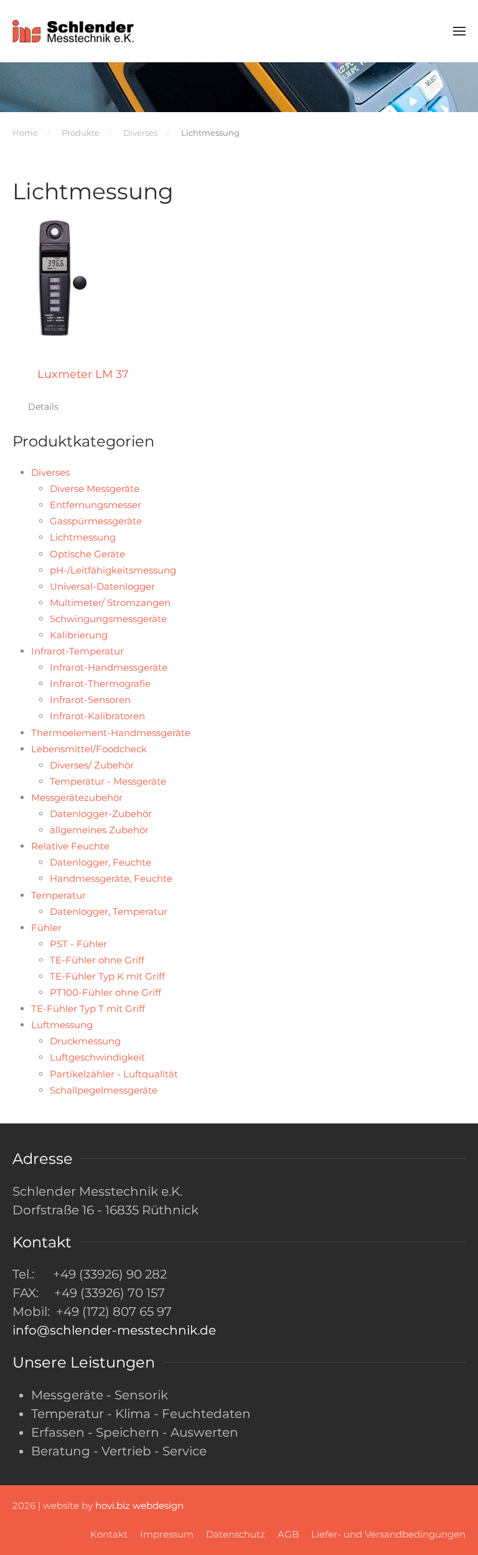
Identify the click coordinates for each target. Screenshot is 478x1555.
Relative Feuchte (70, 846)
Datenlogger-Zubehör (101, 814)
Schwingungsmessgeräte (108, 619)
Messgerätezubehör (77, 797)
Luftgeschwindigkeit (97, 1057)
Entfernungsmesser (95, 505)
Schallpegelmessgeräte (103, 1090)
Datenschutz (235, 1534)
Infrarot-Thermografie (100, 683)
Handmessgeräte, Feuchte (111, 878)
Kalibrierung (79, 635)
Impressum (167, 1534)
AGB (288, 1534)
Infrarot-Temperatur (77, 651)
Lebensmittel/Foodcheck (89, 749)
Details (43, 406)
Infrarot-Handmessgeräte (108, 667)
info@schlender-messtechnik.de (114, 1330)
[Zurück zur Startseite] (74, 31)
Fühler (46, 927)
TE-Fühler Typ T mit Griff (88, 1008)
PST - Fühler (78, 944)
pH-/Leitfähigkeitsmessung (113, 570)
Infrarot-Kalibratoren (97, 716)
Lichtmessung (83, 537)
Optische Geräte (87, 554)
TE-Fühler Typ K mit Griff (107, 976)
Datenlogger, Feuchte (100, 862)
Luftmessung (62, 1025)
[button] (459, 31)
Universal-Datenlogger (102, 586)
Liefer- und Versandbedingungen (388, 1534)
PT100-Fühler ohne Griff (105, 992)
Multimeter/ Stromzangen (110, 602)
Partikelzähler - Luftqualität (114, 1074)
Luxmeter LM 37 (83, 374)
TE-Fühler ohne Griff (97, 960)
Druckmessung (85, 1041)
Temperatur (58, 895)
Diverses (50, 472)
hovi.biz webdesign (139, 1505)
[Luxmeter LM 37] (56, 279)
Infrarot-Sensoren (90, 700)
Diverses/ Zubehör (92, 765)
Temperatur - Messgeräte (108, 781)
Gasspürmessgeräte (96, 521)
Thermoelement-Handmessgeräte (110, 733)
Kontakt (109, 1534)
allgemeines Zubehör (99, 830)
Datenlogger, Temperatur (108, 911)
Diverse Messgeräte (94, 488)
